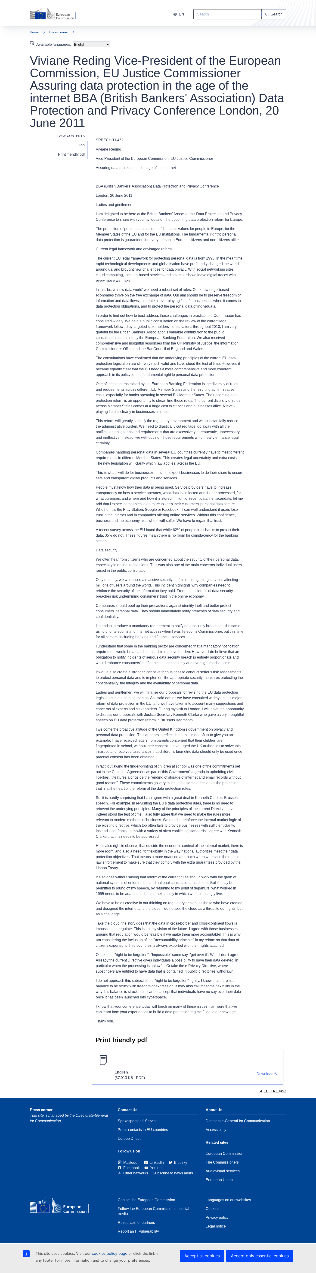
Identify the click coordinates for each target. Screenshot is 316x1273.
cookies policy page (109, 1253)
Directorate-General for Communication (238, 1121)
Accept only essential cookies (260, 1255)
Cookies (212, 1209)
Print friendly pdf (71, 154)
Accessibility (216, 1130)
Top (82, 145)
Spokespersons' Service (138, 1121)
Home (34, 32)
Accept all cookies (202, 1255)
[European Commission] (56, 13)
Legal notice (216, 1226)
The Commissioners (222, 1162)
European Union (219, 1180)
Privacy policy (217, 1217)
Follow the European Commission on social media (153, 1211)
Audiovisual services (223, 1171)
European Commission (224, 1153)
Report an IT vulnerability (138, 1231)
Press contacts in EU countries (143, 1130)
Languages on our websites (228, 1200)
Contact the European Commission (146, 1200)
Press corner (58, 32)
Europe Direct (129, 1138)
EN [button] (181, 14)
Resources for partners (136, 1223)
